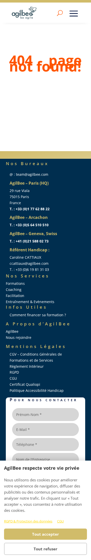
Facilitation (15, 295)
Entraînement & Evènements (30, 301)
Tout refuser (45, 548)
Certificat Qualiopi (25, 384)
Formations (15, 283)
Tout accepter (45, 534)
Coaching (13, 289)
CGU (60, 521)
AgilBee (12, 331)
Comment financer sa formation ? (38, 314)
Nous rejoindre (18, 337)
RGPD (14, 372)
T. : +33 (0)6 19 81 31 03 (29, 269)
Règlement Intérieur (27, 366)
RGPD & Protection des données (28, 521)
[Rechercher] (60, 13)
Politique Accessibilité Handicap (37, 390)
